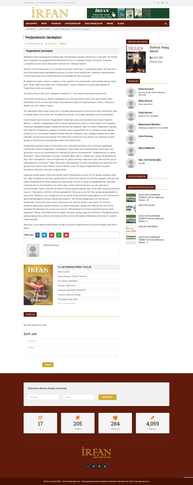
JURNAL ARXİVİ (44, 29)
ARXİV (44, 23)
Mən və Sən (63, 271)
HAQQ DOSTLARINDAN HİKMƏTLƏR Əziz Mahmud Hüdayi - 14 (151, 197)
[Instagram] (163, 3)
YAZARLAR (56, 23)
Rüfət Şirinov (52, 44)
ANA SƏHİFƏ (31, 23)
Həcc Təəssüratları (67, 304)
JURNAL (77, 429)
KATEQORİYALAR (72, 23)
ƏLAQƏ (72, 3)
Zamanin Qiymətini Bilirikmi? (72, 290)
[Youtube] (166, 3)
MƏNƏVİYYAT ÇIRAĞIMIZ (148, 116)
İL (40, 429)
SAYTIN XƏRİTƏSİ (43, 3)
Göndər (48, 365)
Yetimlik (142, 163)
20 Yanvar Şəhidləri (67, 281)
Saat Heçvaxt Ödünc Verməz (72, 276)
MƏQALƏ (63, 44)
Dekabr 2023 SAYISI (137, 42)
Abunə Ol (107, 397)
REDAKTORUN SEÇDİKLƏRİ (140, 187)
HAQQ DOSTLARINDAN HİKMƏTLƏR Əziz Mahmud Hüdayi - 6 (151, 218)
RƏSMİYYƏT (56, 3)
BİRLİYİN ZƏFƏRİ (147, 205)
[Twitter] (159, 3)
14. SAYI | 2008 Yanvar (61, 29)
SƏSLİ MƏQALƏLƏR (93, 23)
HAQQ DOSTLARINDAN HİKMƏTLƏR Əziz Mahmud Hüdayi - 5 (151, 240)
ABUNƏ (110, 23)
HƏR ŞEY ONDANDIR (148, 226)
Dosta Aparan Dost (146, 104)
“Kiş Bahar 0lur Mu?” (68, 299)
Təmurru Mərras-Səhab (69, 294)
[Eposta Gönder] (66, 235)
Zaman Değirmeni (66, 285)
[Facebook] (155, 3)
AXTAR (65, 3)
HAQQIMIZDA (29, 3)
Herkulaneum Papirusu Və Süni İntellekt (153, 128)
